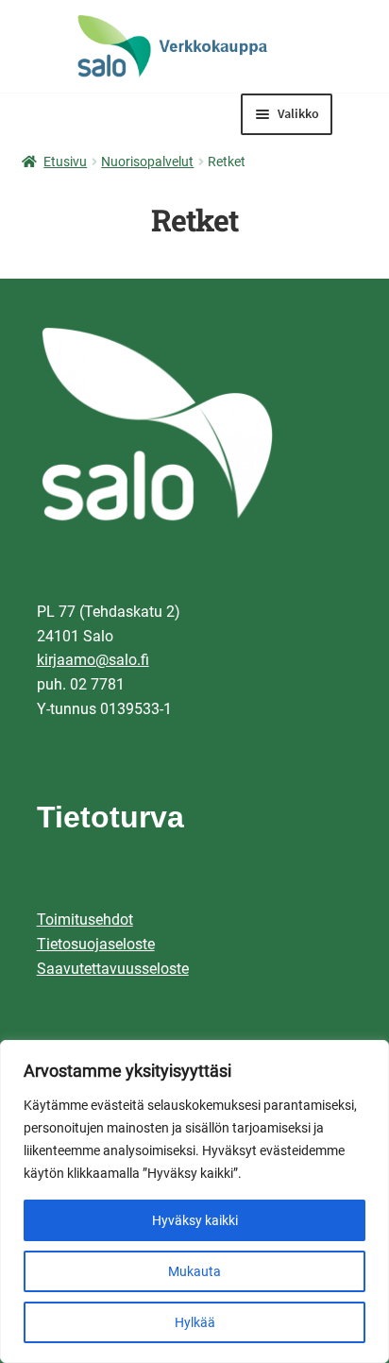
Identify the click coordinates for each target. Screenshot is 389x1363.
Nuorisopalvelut (147, 161)
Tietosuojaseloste (96, 944)
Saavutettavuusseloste (113, 969)
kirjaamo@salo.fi (93, 660)
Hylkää (195, 1322)
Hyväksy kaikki (195, 1220)
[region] (194, 1201)
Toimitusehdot (85, 920)
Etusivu (65, 161)
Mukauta (194, 1271)
